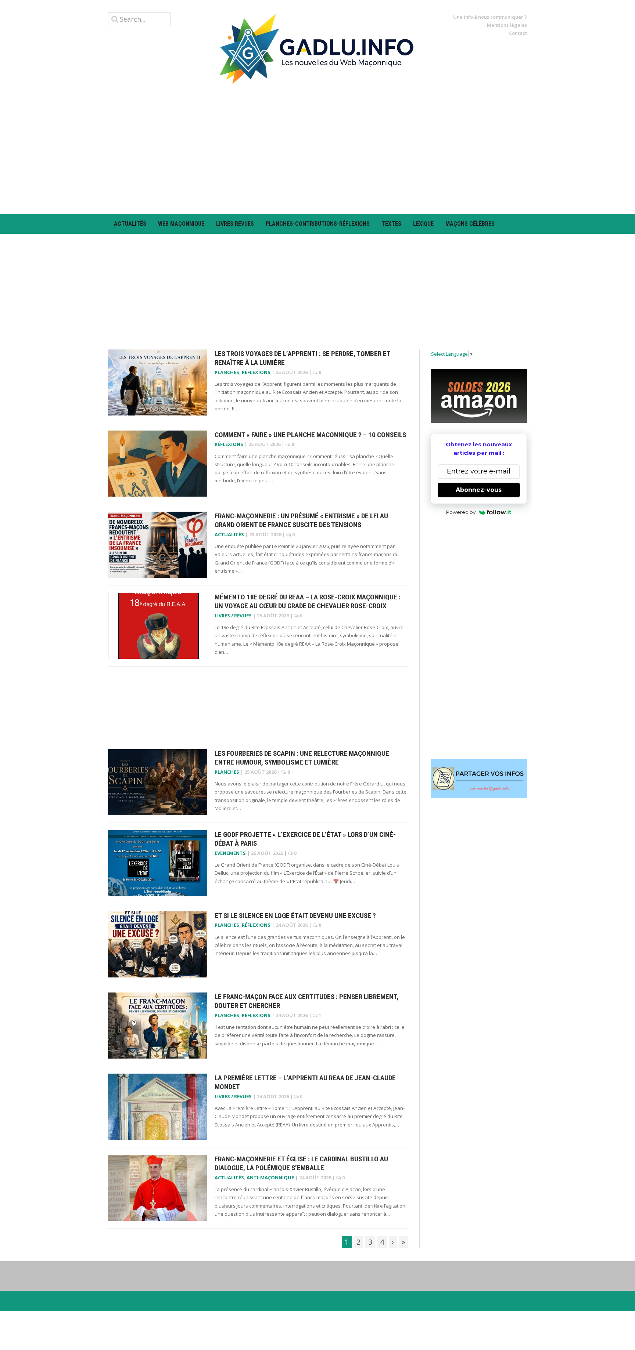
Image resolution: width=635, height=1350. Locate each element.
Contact (518, 33)
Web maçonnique (181, 223)
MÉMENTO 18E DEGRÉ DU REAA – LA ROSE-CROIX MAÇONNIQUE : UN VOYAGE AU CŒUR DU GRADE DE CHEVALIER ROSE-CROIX (308, 601)
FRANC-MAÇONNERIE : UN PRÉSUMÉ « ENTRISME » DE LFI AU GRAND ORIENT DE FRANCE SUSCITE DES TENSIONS (301, 520)
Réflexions (256, 372)
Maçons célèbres (470, 223)
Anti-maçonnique (270, 1177)
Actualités (130, 223)
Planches (227, 372)
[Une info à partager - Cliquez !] (479, 778)
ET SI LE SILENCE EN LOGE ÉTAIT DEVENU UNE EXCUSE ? (295, 915)
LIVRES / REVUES (233, 615)
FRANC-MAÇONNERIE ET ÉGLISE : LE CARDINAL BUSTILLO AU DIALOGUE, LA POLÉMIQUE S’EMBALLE (301, 1163)
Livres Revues (235, 223)
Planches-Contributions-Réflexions (318, 223)
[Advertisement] (317, 149)
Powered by (461, 512)
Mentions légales (507, 25)
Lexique (423, 223)
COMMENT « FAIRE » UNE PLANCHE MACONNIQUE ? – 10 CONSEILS (310, 435)
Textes (391, 223)
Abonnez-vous (479, 489)
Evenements (230, 853)
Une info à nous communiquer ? (490, 17)
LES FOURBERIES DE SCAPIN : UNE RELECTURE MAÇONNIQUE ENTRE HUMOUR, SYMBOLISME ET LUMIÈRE (302, 758)
